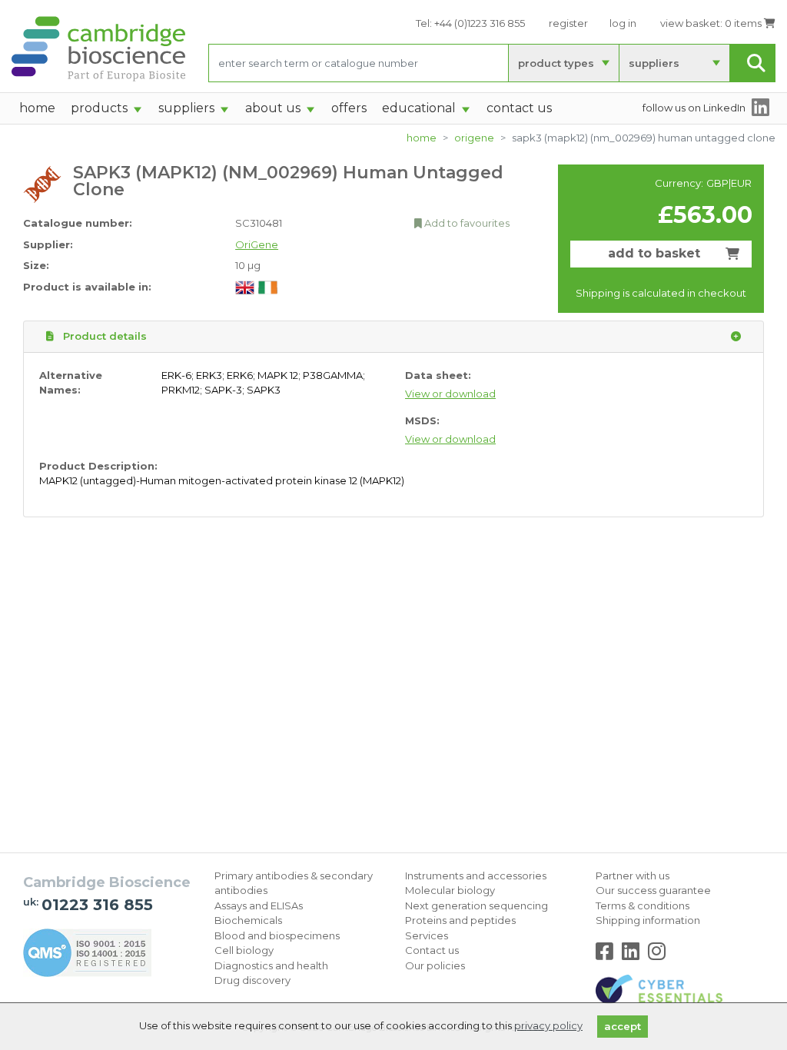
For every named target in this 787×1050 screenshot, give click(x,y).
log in (622, 23)
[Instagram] (657, 955)
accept (622, 1026)
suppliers (654, 63)
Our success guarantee (653, 890)
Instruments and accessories (475, 875)
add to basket (654, 253)
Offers (349, 108)
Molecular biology (450, 890)
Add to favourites (466, 223)
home (37, 108)
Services (426, 935)
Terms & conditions (642, 905)
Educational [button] (419, 108)
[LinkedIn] (634, 955)
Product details (103, 336)
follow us (694, 107)
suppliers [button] (186, 108)
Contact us (432, 950)
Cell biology (244, 950)
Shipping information (648, 920)
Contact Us (519, 108)
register (568, 23)
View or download (450, 393)
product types (556, 63)
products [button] (99, 108)
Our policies (435, 965)
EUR (741, 183)
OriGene (474, 137)
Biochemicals (248, 920)
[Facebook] (607, 955)
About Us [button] (273, 108)
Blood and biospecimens (277, 935)
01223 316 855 (97, 904)
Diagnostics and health (271, 965)
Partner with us (632, 875)
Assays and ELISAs (258, 905)
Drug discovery (252, 980)
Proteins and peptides (460, 920)
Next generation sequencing (476, 905)
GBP (717, 183)
